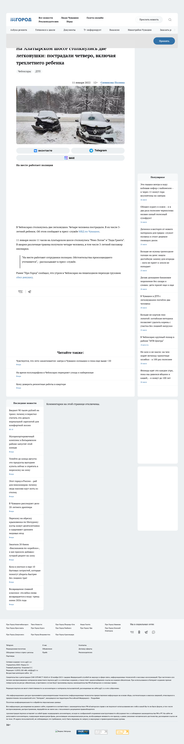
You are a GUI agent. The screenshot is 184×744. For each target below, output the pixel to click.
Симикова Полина (113, 82)
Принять (164, 40)
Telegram (9, 645)
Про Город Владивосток (40, 634)
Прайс (44, 652)
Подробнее (95, 698)
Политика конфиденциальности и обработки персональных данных (33, 702)
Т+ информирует (92, 30)
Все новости (46, 17)
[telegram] (30, 292)
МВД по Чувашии (89, 231)
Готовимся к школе (45, 30)
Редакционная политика (16, 649)
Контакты (83, 645)
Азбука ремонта (18, 30)
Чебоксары (24, 71)
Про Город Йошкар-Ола (65, 624)
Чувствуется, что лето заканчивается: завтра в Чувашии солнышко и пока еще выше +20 (63, 362)
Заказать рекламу (169, 30)
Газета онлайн (95, 17)
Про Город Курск (37, 628)
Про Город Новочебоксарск (17, 624)
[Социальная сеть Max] (70, 158)
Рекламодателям (49, 21)
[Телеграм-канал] (98, 151)
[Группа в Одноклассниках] (139, 632)
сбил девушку (24, 277)
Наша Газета (85, 624)
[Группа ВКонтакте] (43, 151)
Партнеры (10, 656)
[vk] (20, 292)
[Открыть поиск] (170, 19)
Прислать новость (149, 19)
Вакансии (114, 30)
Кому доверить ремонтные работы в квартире (41, 386)
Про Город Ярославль (15, 628)
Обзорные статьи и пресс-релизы (19, 652)
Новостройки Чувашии (140, 30)
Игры (70, 21)
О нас (44, 645)
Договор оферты (85, 649)
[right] (174, 30)
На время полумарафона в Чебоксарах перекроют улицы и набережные (55, 374)
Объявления (47, 649)
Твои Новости (36, 624)
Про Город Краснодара (64, 634)
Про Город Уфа (86, 628)
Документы (69, 30)
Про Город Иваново (113, 624)
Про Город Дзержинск (15, 634)
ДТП (38, 71)
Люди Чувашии (70, 17)
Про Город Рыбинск (63, 628)
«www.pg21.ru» (26, 662)
